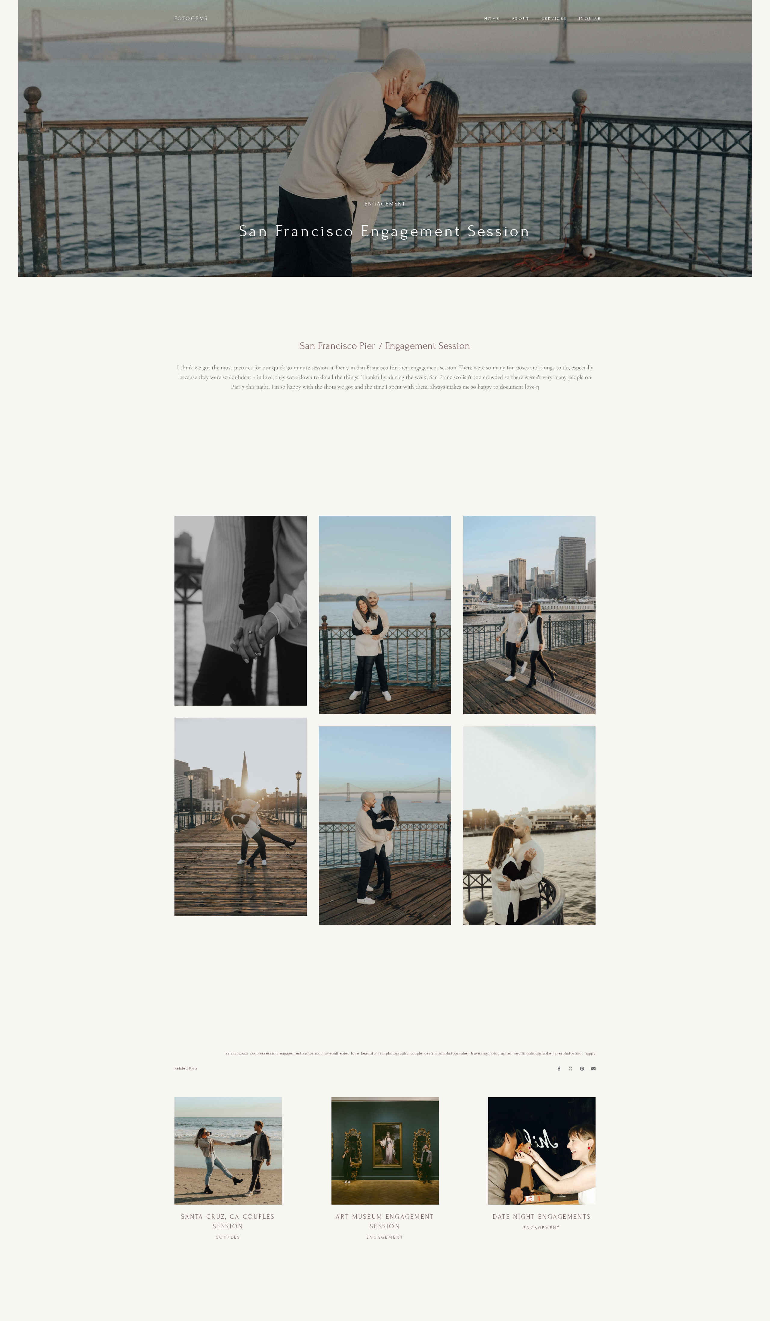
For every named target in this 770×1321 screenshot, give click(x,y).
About (521, 18)
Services (554, 18)
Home (492, 18)
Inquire (590, 18)
